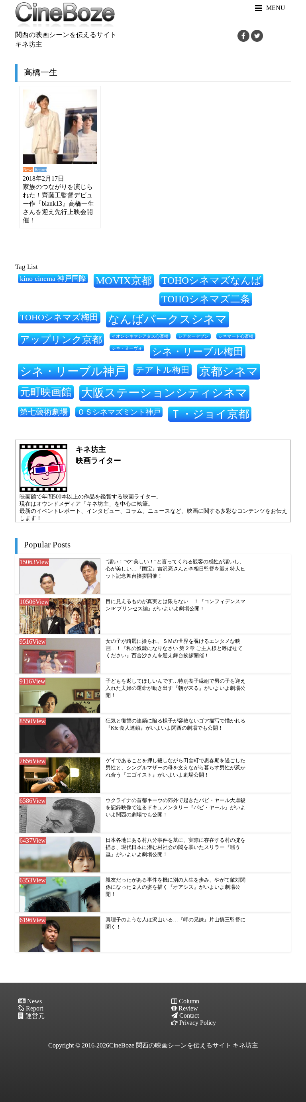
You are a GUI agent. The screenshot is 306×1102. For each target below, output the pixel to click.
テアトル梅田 (162, 370)
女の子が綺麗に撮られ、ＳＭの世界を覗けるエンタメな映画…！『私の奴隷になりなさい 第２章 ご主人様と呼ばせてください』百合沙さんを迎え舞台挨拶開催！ (174, 648)
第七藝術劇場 (44, 411)
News (28, 169)
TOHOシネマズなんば (211, 280)
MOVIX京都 (124, 280)
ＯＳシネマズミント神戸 (119, 412)
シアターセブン (193, 336)
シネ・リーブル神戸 (73, 371)
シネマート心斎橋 (235, 336)
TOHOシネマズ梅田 (59, 317)
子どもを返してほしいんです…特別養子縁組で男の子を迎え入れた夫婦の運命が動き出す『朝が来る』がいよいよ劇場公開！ (175, 688)
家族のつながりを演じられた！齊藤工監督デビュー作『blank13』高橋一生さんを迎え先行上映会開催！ (58, 203)
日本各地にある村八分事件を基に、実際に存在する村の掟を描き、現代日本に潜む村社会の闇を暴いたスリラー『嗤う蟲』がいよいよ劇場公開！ (175, 847)
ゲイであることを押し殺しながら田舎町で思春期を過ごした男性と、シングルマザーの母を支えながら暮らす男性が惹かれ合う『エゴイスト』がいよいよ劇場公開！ (175, 767)
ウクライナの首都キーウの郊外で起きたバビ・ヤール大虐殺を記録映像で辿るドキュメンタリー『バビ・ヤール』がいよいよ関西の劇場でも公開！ (175, 807)
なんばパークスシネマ (167, 319)
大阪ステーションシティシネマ (164, 392)
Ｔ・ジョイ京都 (209, 414)
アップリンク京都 (61, 339)
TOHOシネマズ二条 (205, 298)
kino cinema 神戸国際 (53, 278)
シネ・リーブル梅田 (197, 351)
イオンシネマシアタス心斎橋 (140, 336)
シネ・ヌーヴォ (127, 348)
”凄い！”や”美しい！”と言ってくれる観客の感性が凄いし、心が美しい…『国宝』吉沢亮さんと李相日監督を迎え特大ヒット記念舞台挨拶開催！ (175, 569)
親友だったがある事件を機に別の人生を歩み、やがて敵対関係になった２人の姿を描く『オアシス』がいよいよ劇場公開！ (175, 887)
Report (41, 169)
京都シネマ (228, 371)
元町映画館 (46, 392)
